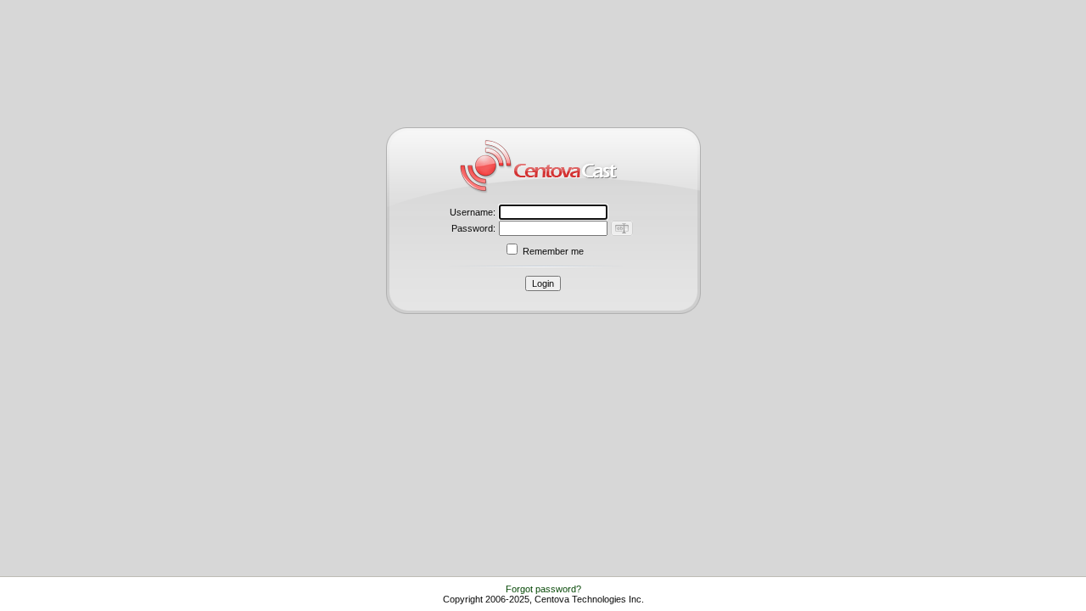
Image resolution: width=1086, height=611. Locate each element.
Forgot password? (543, 589)
